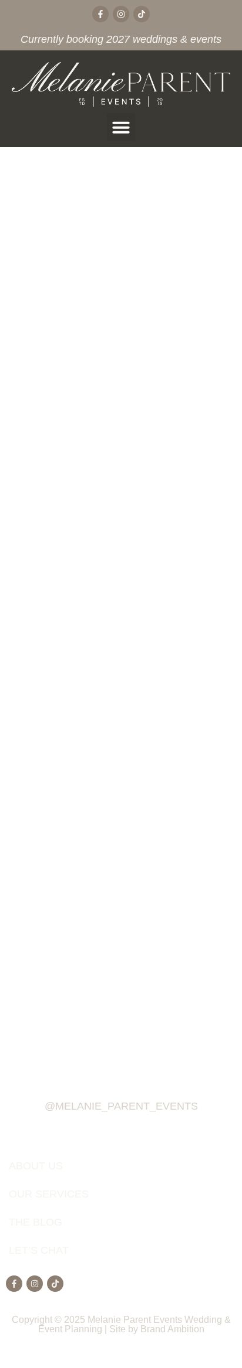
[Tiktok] (141, 14)
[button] (121, 127)
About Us (36, 1166)
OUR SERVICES (49, 1194)
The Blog (35, 1222)
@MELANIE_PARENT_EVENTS (121, 1106)
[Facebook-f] (100, 14)
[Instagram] (121, 14)
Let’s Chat (39, 1250)
